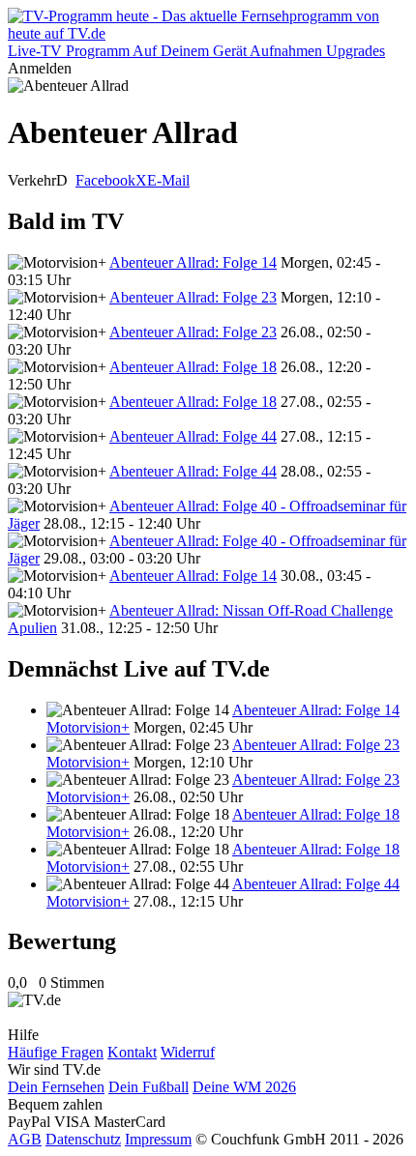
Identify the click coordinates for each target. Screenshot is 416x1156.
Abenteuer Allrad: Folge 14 (193, 262)
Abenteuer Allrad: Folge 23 (193, 297)
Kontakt (132, 1052)
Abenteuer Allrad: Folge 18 (193, 367)
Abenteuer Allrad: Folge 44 (193, 436)
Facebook (105, 180)
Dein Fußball (148, 1087)
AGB (25, 1139)
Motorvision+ (88, 727)
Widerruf (188, 1052)
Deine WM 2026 (244, 1087)
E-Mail (168, 180)
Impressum (158, 1139)
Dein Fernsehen (56, 1087)
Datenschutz (83, 1139)
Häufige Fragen (56, 1052)
